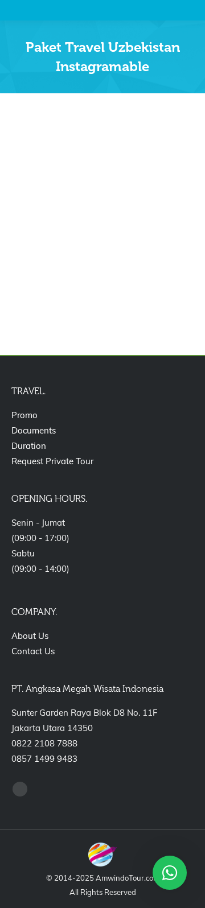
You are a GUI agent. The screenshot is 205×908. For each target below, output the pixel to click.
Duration (28, 445)
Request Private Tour (52, 461)
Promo (24, 415)
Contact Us (33, 651)
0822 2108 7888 (44, 743)
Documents (33, 430)
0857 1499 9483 (44, 758)
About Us (29, 635)
